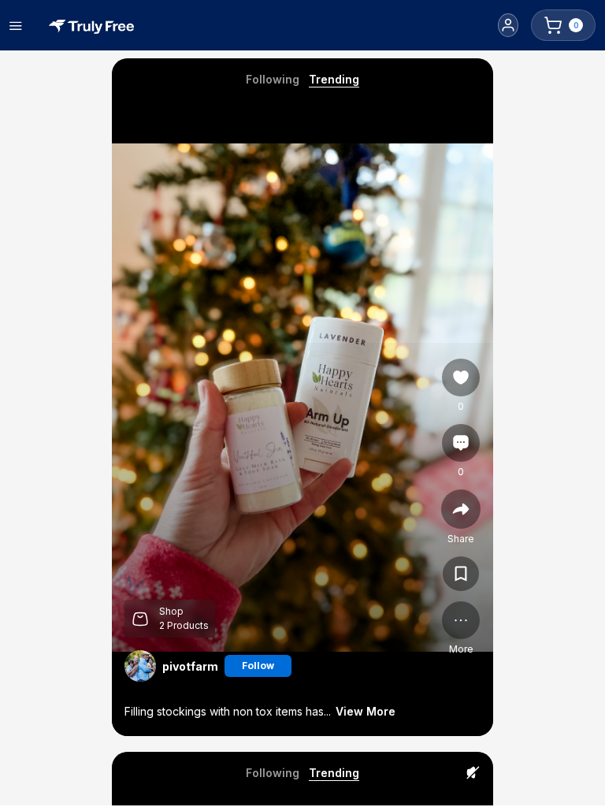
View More (365, 711)
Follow (258, 665)
